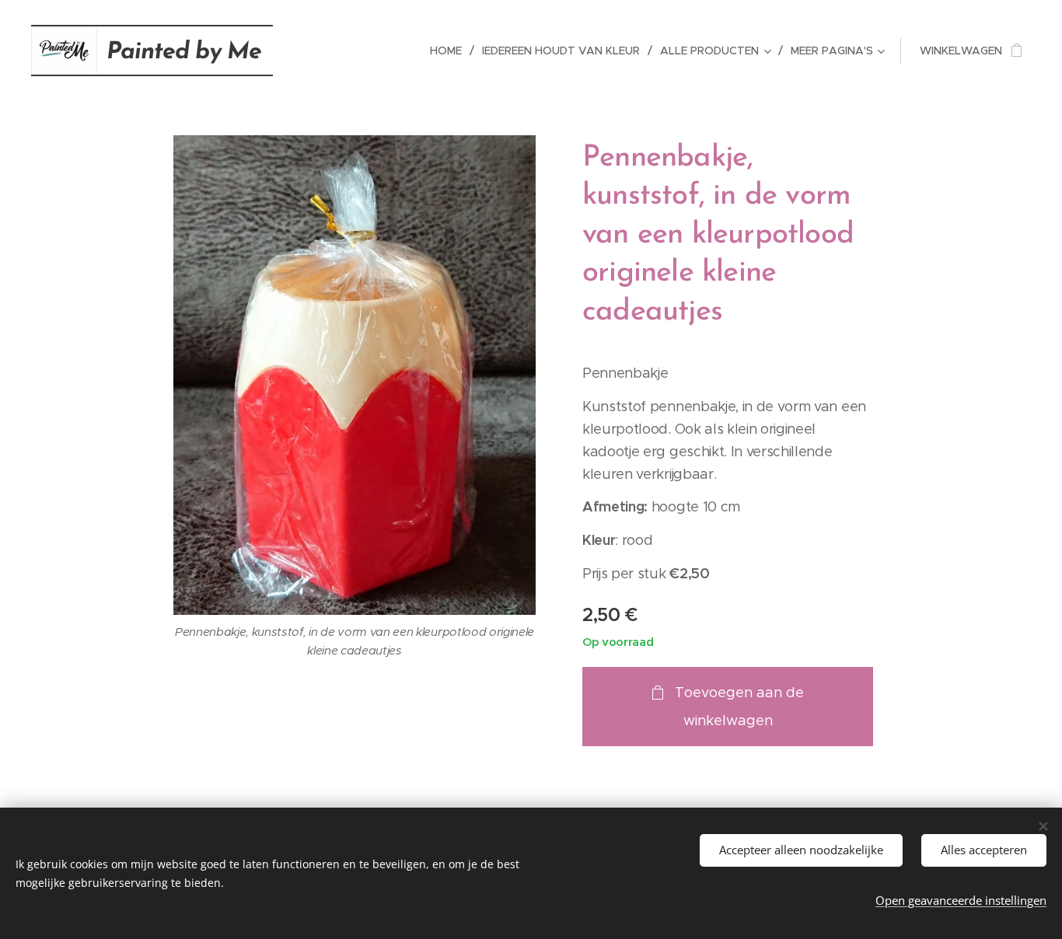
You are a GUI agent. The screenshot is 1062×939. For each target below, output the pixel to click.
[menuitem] (450, 50)
